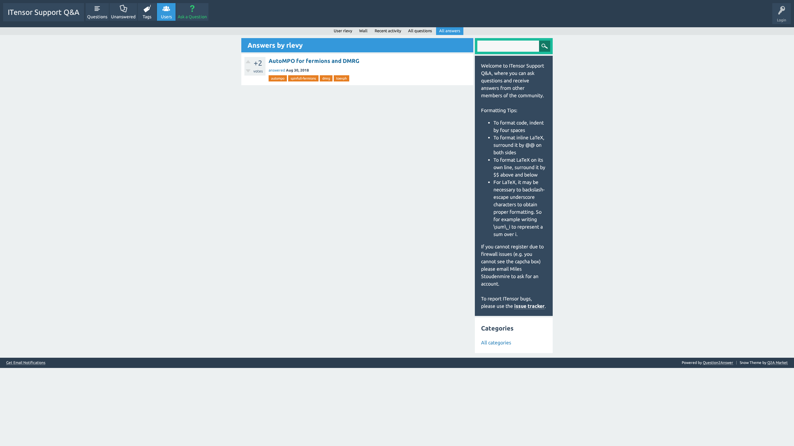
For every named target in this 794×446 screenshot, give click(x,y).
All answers (449, 30)
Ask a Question (192, 16)
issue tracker (529, 306)
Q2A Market (777, 363)
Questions (97, 16)
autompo (277, 78)
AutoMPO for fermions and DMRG (314, 61)
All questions (420, 30)
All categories (496, 342)
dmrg (326, 78)
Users (166, 16)
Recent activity (388, 30)
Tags (147, 16)
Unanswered (123, 16)
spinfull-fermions (303, 78)
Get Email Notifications (25, 363)
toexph (341, 78)
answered (277, 70)
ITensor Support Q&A (43, 12)
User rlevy (343, 30)
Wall (363, 30)
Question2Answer (718, 363)
